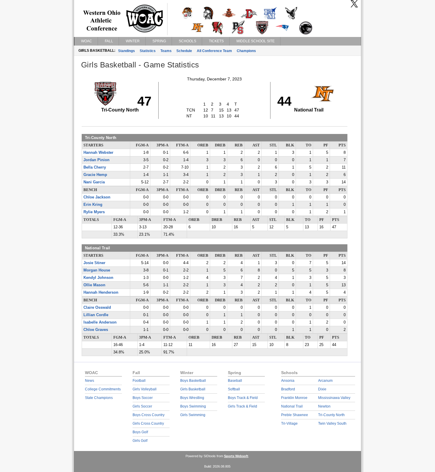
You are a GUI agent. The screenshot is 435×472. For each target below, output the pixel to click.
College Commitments (103, 389)
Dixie (322, 389)
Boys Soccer (143, 398)
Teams (166, 51)
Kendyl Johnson (98, 278)
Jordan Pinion (96, 160)
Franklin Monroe (294, 398)
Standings (126, 51)
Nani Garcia (94, 182)
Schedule (184, 51)
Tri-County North (331, 415)
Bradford (288, 389)
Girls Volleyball (145, 389)
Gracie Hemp (95, 175)
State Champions (99, 398)
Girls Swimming (192, 415)
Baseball (235, 381)
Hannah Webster (98, 153)
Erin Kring (92, 205)
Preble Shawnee (294, 415)
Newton (324, 406)
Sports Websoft (236, 456)
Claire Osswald (97, 307)
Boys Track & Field (243, 398)
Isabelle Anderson (100, 322)
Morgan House (96, 270)
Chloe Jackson (96, 197)
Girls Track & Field (242, 406)
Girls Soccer (142, 406)
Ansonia (287, 381)
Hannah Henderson (100, 292)
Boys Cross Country (149, 415)
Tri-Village (289, 423)
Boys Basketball (193, 381)
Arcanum (325, 381)
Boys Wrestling (192, 398)
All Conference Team (214, 51)
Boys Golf (140, 432)
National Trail (292, 406)
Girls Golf (140, 441)
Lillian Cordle (95, 315)
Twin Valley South (332, 423)
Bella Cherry (94, 167)
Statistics (148, 51)
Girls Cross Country (148, 423)
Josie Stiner (94, 263)
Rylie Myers (94, 212)
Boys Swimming (193, 406)
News (89, 381)
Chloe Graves (95, 330)
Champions (246, 51)
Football (139, 381)
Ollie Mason (94, 285)
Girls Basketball (192, 389)
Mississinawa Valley (334, 398)
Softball (234, 389)
